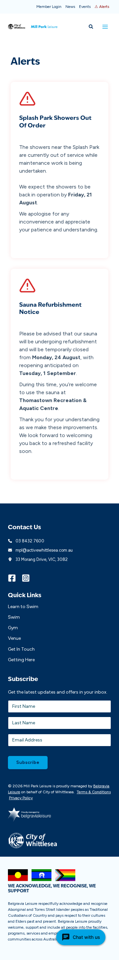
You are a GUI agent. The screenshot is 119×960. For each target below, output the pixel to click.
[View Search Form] (91, 26)
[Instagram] (29, 578)
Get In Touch (21, 649)
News (70, 6)
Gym (13, 628)
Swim (14, 617)
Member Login (48, 6)
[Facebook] (15, 578)
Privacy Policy (21, 798)
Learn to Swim (23, 606)
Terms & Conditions (94, 792)
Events (85, 6)
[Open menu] (105, 26)
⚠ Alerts (102, 6)
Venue (14, 638)
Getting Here (21, 660)
